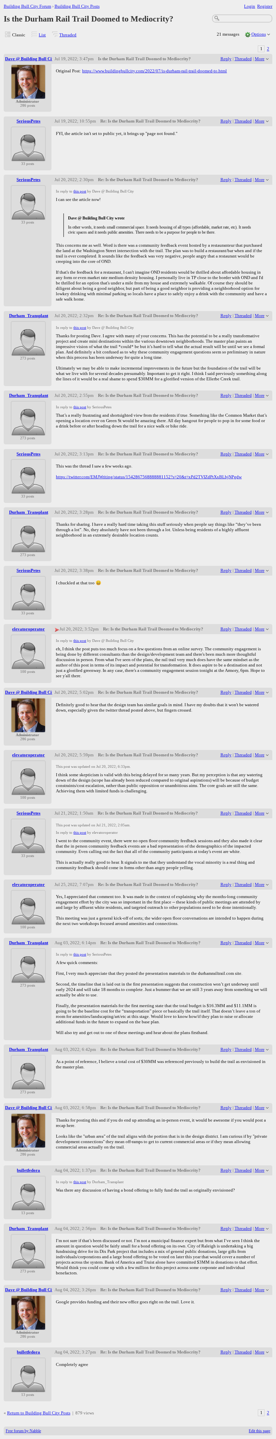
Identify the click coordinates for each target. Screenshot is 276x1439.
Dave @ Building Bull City (30, 58)
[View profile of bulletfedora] (28, 1206)
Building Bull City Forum (27, 6)
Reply (226, 58)
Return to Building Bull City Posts (38, 1412)
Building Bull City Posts (77, 6)
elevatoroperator (28, 628)
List (42, 34)
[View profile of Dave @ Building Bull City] (28, 95)
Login (249, 6)
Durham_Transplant (28, 315)
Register (264, 6)
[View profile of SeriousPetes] (28, 157)
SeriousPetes (28, 121)
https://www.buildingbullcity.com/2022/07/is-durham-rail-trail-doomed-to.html (154, 70)
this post (79, 191)
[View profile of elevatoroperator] (28, 665)
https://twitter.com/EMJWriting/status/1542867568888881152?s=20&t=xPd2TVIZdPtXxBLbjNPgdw (149, 476)
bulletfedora (28, 1170)
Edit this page (259, 1431)
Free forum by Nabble (23, 1431)
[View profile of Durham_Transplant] (28, 351)
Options (258, 34)
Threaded (67, 34)
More (260, 58)
